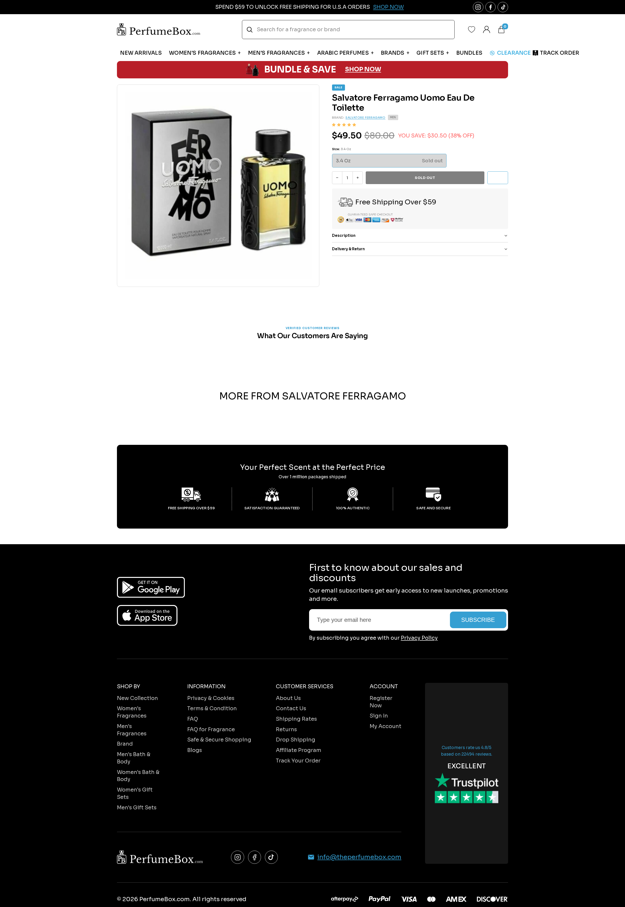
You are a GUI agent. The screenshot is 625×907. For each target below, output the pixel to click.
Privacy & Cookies (210, 698)
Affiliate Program (298, 750)
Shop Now (388, 7)
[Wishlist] (471, 29)
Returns (286, 729)
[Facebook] (254, 857)
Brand (125, 743)
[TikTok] (271, 857)
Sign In (379, 715)
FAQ (192, 719)
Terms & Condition (212, 708)
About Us (288, 698)
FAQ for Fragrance (211, 729)
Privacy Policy (419, 638)
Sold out (425, 178)
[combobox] (348, 29)
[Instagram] (237, 857)
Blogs (194, 750)
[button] (344, 125)
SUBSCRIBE (478, 619)
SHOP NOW (363, 69)
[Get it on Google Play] (151, 587)
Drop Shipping (295, 739)
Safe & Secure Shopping (219, 739)
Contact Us (291, 708)
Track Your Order (298, 760)
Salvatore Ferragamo (365, 117)
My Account (385, 726)
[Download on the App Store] (147, 615)
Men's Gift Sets (136, 807)
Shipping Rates (296, 719)
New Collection (137, 698)
